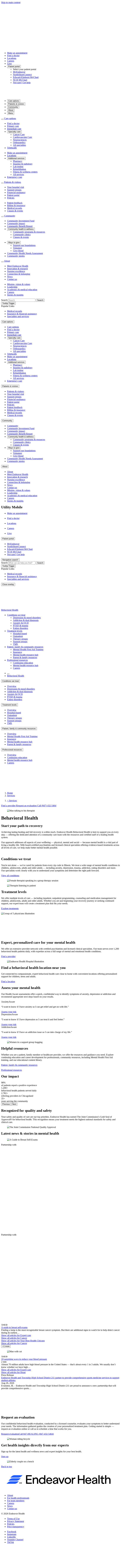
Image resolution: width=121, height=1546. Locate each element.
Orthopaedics (19, 142)
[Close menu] (2, 119)
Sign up (4, 1456)
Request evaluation (10, 1434)
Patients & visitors (16, 104)
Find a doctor (13, 55)
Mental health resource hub (25, 655)
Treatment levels (14, 631)
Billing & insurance (16, 205)
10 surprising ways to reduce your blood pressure (24, 1359)
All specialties (19, 145)
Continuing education (23, 663)
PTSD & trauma (20, 625)
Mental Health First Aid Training (28, 649)
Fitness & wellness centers (25, 172)
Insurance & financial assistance (22, 314)
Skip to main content (10, 2)
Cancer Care (19, 134)
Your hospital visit (15, 187)
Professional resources (17, 660)
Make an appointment (17, 53)
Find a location (8, 981)
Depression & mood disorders (27, 617)
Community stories (16, 256)
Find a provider (8, 956)
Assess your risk (8, 1011)
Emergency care (14, 177)
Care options (13, 101)
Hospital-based (20, 633)
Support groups (14, 190)
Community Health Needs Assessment (25, 253)
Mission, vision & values (18, 284)
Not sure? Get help (22, 82)
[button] (6, 1466)
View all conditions (10, 875)
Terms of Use (13, 1518)
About (10, 110)
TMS (15, 644)
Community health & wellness (21, 229)
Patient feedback (14, 203)
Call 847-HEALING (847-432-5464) (36, 1434)
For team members (15, 1500)
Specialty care (14, 132)
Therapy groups (20, 639)
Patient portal (14, 66)
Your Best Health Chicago (23, 1340)
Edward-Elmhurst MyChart (26, 77)
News (10, 276)
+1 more (5, 1346)
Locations (11, 58)
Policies (10, 198)
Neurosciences (20, 140)
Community (13, 107)
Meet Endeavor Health (17, 266)
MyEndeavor (19, 72)
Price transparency (15, 1526)
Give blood (18, 250)
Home (10, 793)
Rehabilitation (19, 169)
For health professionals (18, 1498)
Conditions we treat (16, 615)
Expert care (16, 1335)
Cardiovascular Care (22, 137)
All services (18, 174)
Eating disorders (20, 628)
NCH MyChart (20, 80)
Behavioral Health (9, 610)
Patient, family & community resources (25, 647)
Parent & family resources (25, 657)
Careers (10, 61)
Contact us (12, 279)
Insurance (17, 652)
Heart (13, 1372)
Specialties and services (18, 316)
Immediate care (14, 128)
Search (4, 300)
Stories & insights (15, 295)
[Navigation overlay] (8, 673)
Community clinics (22, 234)
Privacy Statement (15, 1521)
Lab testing (18, 166)
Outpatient (18, 636)
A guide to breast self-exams (14, 1327)
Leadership (12, 287)
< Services (12, 800)
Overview (11, 686)
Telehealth (12, 148)
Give (9, 63)
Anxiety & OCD (21, 623)
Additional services (16, 158)
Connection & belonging (18, 274)
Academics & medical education (22, 289)
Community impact (16, 223)
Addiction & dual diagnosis (26, 620)
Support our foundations (24, 245)
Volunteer (17, 248)
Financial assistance (16, 192)
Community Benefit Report (19, 226)
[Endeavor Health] (60, 95)
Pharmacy (17, 161)
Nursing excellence (16, 271)
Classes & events (15, 211)
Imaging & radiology (22, 164)
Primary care (13, 126)
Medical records (14, 208)
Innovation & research (17, 268)
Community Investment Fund (20, 221)
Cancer (14, 1338)
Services (11, 795)
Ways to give (13, 242)
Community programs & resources (29, 232)
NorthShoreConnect (22, 74)
